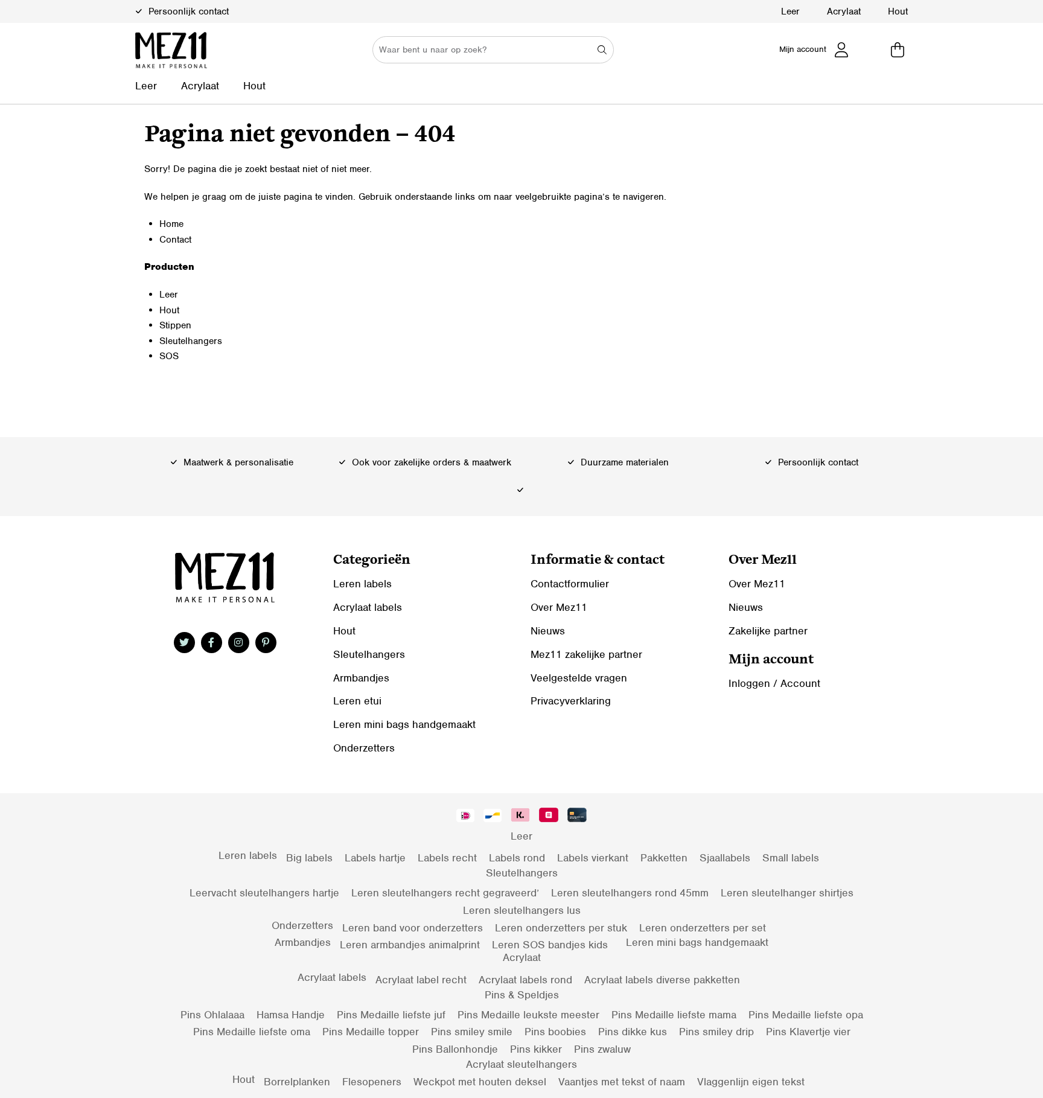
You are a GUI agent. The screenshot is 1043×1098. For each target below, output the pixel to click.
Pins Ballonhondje (455, 1049)
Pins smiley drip (716, 1031)
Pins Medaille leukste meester (528, 1014)
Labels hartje (375, 857)
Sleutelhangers (190, 341)
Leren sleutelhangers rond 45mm (630, 892)
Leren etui (357, 700)
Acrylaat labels (367, 607)
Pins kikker (536, 1049)
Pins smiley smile (471, 1031)
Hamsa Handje (291, 1014)
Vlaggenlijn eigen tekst (751, 1081)
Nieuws (548, 630)
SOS (169, 356)
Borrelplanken (297, 1081)
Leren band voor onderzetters (412, 927)
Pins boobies (555, 1031)
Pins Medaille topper (370, 1031)
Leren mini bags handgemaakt (404, 724)
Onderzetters (364, 748)
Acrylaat (844, 11)
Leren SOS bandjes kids (550, 944)
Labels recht (447, 857)
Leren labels (362, 583)
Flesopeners (371, 1081)
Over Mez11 (559, 607)
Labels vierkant (592, 857)
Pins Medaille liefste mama (673, 1014)
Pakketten (663, 857)
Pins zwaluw (602, 1049)
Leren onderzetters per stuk (561, 927)
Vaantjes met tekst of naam (621, 1081)
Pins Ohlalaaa (212, 1014)
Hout (898, 11)
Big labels (309, 857)
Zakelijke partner (768, 630)
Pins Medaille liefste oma (251, 1031)
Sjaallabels (725, 857)
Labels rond (517, 857)
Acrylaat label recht (421, 979)
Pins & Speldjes (522, 994)
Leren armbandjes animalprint (410, 944)
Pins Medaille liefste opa (805, 1014)
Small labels (790, 857)
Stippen (175, 325)
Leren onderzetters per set (702, 927)
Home (171, 224)
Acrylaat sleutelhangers (521, 1064)
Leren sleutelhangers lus (522, 910)
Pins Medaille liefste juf (391, 1014)
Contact (175, 240)
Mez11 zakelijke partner (586, 654)
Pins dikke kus (632, 1031)
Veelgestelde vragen (579, 678)
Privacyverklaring (571, 700)
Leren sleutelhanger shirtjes (787, 892)
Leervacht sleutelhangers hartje (264, 892)
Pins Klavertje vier (808, 1031)
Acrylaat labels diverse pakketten (662, 979)
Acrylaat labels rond (525, 979)
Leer (790, 11)
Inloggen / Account (774, 683)
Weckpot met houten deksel (479, 1081)
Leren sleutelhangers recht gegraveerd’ (445, 892)
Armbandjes (361, 678)
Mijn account (802, 49)
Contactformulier (570, 583)
